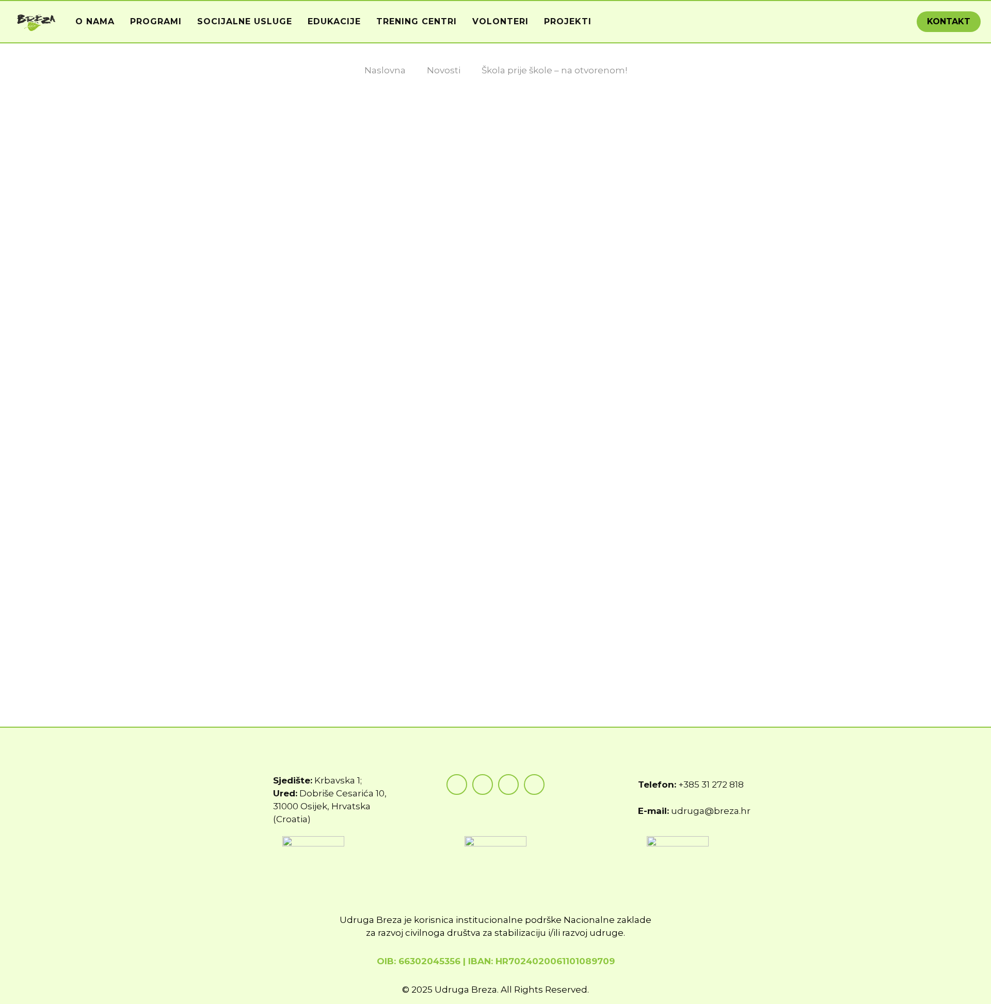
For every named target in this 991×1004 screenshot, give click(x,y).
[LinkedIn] (534, 784)
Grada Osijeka (700, 582)
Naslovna (385, 70)
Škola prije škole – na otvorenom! (554, 70)
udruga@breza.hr (710, 811)
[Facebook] (456, 784)
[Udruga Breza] (36, 21)
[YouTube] (508, 784)
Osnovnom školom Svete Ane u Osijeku (365, 595)
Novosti (443, 70)
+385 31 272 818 (711, 784)
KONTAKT (948, 21)
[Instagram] (482, 784)
